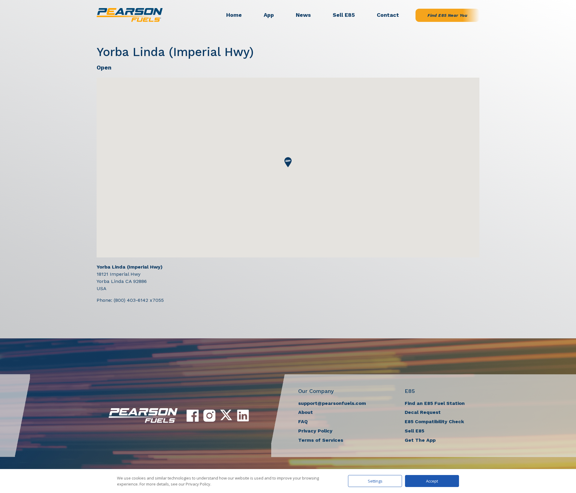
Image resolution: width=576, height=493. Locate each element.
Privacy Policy (315, 431)
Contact (388, 15)
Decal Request (423, 412)
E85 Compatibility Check (434, 421)
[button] (288, 162)
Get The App (420, 440)
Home (234, 15)
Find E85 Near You (447, 15)
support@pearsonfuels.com (332, 403)
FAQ (303, 421)
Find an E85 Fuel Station (435, 403)
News (303, 15)
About (305, 412)
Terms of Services (320, 440)
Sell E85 (344, 15)
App (269, 15)
